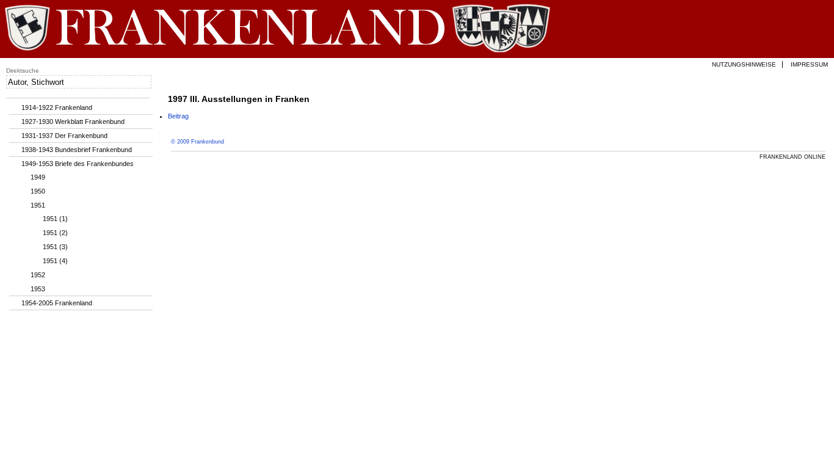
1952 (38, 274)
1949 (38, 177)
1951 (38, 205)
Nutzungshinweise (744, 64)
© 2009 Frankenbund (197, 142)
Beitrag (178, 116)
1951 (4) (55, 260)
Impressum (809, 64)
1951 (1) (55, 218)
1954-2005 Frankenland (56, 303)
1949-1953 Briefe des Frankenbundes (77, 163)
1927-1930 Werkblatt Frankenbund (73, 121)
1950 (38, 191)
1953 (38, 289)
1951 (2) (55, 232)
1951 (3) (55, 246)
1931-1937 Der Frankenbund (64, 135)
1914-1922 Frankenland (56, 107)
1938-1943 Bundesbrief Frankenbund (76, 149)
